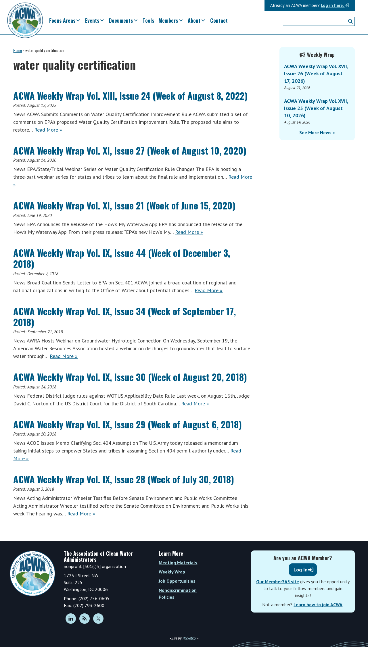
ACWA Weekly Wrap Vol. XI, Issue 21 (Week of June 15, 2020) (124, 205)
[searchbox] (318, 21)
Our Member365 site (277, 581)
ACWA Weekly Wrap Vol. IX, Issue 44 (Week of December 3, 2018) (121, 258)
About (194, 20)
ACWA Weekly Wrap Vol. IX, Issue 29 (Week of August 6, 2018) (127, 424)
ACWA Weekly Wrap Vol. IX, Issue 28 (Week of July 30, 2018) (123, 479)
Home (17, 50)
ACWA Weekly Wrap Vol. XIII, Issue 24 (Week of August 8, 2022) (130, 95)
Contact (219, 20)
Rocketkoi (189, 638)
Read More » (48, 129)
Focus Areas (62, 20)
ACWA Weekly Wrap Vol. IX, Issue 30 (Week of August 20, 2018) (130, 377)
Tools (148, 20)
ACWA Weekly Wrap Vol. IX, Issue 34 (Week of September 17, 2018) (124, 316)
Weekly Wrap (172, 572)
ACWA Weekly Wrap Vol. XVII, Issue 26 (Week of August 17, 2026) (316, 73)
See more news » (317, 132)
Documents (121, 20)
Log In (301, 569)
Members (168, 20)
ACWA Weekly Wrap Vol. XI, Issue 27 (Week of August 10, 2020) (129, 150)
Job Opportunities (177, 581)
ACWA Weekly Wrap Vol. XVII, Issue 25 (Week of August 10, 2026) (316, 108)
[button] (350, 21)
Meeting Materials (178, 562)
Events (92, 20)
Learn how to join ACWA (318, 604)
